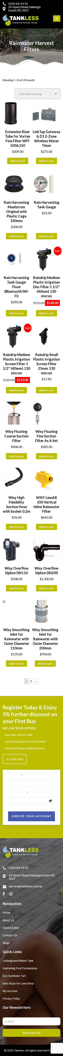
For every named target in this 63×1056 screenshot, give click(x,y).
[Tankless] (21, 20)
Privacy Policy (11, 998)
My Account (10, 991)
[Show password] (50, 800)
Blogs (6, 942)
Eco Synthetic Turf (14, 975)
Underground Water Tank (18, 960)
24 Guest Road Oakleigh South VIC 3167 (24, 8)
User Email (15, 775)
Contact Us (10, 935)
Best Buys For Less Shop (18, 983)
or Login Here (14, 759)
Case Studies (11, 927)
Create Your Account (31, 816)
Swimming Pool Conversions (20, 968)
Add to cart (17, 160)
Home (6, 912)
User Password (18, 792)
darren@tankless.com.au (25, 886)
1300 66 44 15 (18, 3)
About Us (8, 920)
